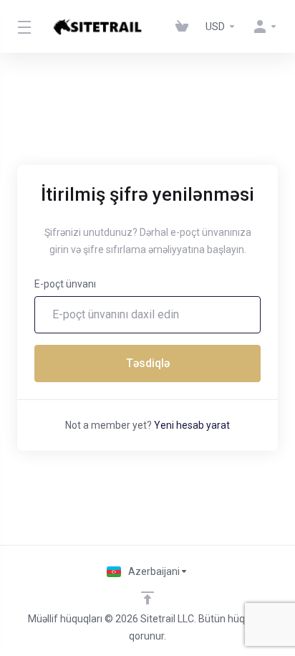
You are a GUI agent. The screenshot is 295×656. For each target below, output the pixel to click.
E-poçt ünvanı (65, 284)
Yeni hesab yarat (192, 425)
